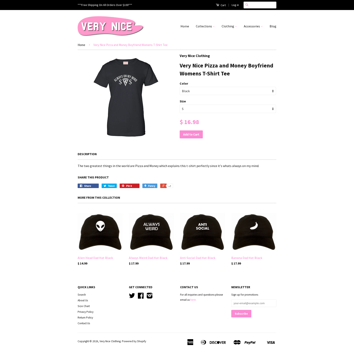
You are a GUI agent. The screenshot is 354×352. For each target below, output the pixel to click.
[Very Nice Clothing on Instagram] (149, 297)
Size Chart (84, 306)
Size (183, 101)
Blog (273, 26)
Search (82, 294)
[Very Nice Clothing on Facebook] (141, 297)
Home (184, 26)
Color (184, 83)
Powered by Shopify (134, 341)
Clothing (228, 26)
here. (193, 300)
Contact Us (84, 323)
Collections (204, 26)
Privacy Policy (85, 312)
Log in (235, 5)
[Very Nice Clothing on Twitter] (132, 297)
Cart (223, 5)
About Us (83, 300)
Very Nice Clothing (110, 341)
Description (87, 154)
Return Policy (85, 317)
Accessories (252, 26)
